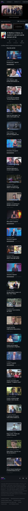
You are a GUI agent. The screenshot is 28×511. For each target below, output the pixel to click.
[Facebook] (19, 478)
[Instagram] (23, 478)
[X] (26, 478)
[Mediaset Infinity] (2, 2)
